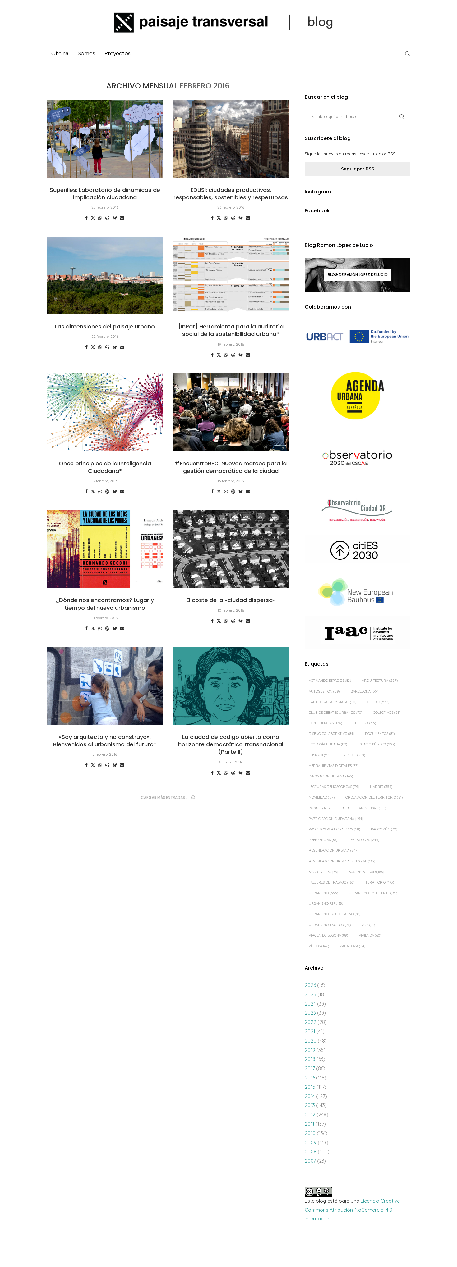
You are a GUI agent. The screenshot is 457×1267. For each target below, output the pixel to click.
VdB (368, 925)
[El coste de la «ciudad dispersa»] (231, 549)
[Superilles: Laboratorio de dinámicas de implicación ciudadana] (105, 139)
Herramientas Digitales (333, 765)
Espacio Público (376, 744)
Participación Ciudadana (336, 819)
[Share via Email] (122, 218)
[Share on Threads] (107, 218)
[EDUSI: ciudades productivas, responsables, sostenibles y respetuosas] (231, 139)
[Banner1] (357, 336)
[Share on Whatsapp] (100, 218)
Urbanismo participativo (334, 914)
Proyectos (117, 53)
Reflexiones (363, 840)
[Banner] (357, 458)
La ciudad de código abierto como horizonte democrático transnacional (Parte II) (230, 744)
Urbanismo (323, 893)
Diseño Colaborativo (331, 733)
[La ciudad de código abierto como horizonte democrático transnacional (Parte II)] (231, 686)
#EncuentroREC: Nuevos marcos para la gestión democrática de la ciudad (231, 467)
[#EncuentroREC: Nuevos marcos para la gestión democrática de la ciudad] (231, 412)
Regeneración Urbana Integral (342, 861)
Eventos (353, 755)
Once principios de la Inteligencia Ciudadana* (105, 467)
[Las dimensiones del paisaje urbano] (105, 275)
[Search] (407, 54)
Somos (86, 53)
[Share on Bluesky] (115, 218)
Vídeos (319, 946)
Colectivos (386, 712)
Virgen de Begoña (328, 935)
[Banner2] (357, 396)
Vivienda (370, 935)
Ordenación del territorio (374, 797)
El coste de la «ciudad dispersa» (230, 600)
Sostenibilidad (366, 872)
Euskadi (319, 755)
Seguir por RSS (357, 169)
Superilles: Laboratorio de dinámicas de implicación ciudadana (105, 193)
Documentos (380, 733)
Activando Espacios (330, 680)
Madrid (381, 787)
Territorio (379, 882)
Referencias (323, 840)
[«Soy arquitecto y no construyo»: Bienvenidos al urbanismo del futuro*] (105, 686)
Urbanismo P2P (326, 903)
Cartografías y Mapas (332, 702)
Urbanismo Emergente (373, 893)
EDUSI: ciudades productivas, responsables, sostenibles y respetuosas (230, 193)
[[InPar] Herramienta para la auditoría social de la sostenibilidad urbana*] (231, 275)
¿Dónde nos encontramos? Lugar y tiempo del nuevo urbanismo (105, 603)
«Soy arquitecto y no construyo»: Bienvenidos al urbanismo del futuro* (104, 740)
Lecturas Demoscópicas (334, 787)
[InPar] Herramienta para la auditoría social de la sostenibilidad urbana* (231, 330)
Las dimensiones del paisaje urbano (105, 326)
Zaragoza (352, 946)
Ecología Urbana (328, 744)
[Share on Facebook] (86, 218)
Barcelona (364, 691)
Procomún (384, 829)
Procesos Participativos (334, 829)
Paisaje (319, 808)
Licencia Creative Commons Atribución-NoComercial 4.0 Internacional (352, 1210)
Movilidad (322, 797)
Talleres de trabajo (331, 882)
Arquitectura (380, 680)
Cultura (364, 723)
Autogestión (324, 691)
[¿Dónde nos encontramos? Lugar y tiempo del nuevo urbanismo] (105, 549)
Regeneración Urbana (333, 850)
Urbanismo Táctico (330, 925)
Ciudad (378, 702)
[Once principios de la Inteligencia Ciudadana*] (105, 412)
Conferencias (325, 723)
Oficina (59, 53)
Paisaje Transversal (363, 808)
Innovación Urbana (331, 776)
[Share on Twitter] (93, 218)
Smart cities (323, 872)
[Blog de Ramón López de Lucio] (357, 274)
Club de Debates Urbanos (335, 712)
